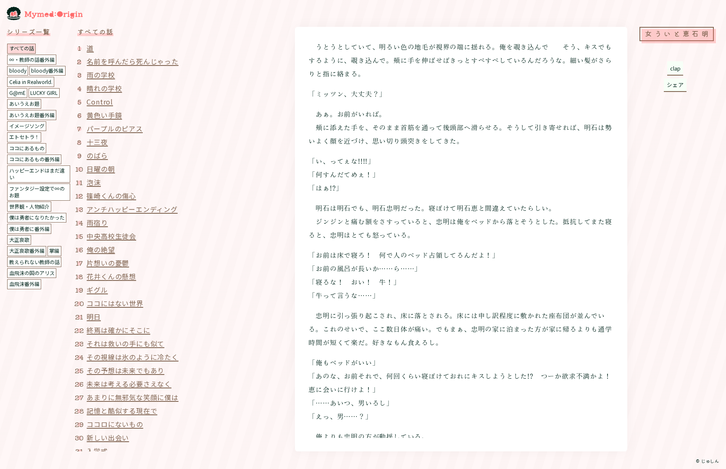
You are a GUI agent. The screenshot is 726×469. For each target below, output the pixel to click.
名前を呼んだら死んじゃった (132, 61)
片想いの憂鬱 (108, 263)
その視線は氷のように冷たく (132, 357)
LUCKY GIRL (44, 92)
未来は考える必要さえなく (129, 384)
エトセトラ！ (24, 136)
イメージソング (27, 125)
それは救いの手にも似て (125, 343)
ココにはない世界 (115, 303)
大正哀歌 (19, 239)
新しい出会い (108, 437)
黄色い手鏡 (104, 115)
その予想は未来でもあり (125, 370)
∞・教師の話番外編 (32, 59)
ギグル (97, 290)
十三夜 (97, 142)
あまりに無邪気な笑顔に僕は (132, 397)
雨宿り (97, 222)
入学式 (97, 451)
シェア (675, 85)
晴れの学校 (104, 88)
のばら (97, 155)
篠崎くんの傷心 (111, 196)
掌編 (54, 250)
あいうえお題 (24, 103)
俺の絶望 (101, 249)
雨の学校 (101, 75)
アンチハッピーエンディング (132, 209)
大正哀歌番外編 (27, 250)
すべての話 (21, 48)
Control (100, 102)
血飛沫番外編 (24, 283)
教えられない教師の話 (34, 261)
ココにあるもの (27, 148)
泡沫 (94, 182)
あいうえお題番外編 (32, 114)
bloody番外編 (47, 70)
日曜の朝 (101, 169)
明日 (94, 317)
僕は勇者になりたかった (37, 217)
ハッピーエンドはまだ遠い (37, 174)
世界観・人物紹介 (29, 206)
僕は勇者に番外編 (29, 228)
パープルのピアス (114, 128)
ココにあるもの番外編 (34, 158)
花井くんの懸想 (111, 276)
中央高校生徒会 (111, 236)
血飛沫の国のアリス (32, 272)
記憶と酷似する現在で (122, 411)
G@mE (17, 92)
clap (675, 68)
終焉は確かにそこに (118, 330)
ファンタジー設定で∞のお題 (37, 192)
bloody (17, 70)
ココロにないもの (115, 424)
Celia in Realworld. (31, 81)
